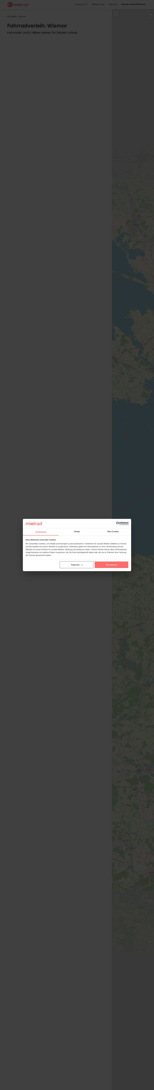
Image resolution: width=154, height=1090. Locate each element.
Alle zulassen (111, 565)
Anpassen (75, 565)
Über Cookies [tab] (113, 531)
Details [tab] (77, 531)
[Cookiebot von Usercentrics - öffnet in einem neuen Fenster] (117, 523)
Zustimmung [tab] (41, 532)
